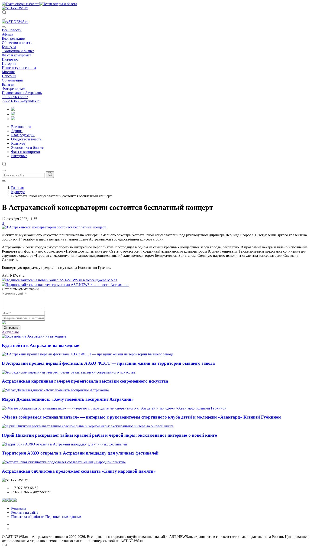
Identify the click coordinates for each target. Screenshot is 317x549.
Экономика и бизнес (18, 51)
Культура (9, 47)
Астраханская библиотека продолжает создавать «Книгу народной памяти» (79, 471)
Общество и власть (17, 43)
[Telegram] (13, 109)
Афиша (7, 34)
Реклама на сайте (24, 512)
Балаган (8, 84)
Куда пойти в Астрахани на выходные (40, 345)
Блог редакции (13, 38)
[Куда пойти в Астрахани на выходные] (34, 336)
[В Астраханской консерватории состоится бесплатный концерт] (54, 227)
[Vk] (13, 119)
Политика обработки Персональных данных (46, 517)
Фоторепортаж (13, 89)
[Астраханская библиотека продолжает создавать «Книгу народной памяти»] (64, 462)
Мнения (8, 72)
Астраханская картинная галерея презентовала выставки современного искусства (85, 381)
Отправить (11, 327)
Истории (9, 63)
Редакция (18, 508)
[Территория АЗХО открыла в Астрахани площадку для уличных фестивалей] (64, 444)
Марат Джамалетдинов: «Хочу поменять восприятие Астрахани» (68, 399)
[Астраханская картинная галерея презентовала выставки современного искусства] (69, 372)
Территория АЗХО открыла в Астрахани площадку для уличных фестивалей (80, 453)
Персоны (9, 76)
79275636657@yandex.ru (21, 101)
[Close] (4, 27)
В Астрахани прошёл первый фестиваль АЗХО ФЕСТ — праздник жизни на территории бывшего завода (108, 363)
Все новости (12, 30)
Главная (17, 188)
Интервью (10, 59)
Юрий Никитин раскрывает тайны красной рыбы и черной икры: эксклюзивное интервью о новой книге (109, 435)
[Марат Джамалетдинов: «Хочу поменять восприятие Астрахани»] (55, 390)
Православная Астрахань (22, 93)
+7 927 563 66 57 (15, 97)
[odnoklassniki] (13, 114)
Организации (12, 80)
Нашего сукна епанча (19, 68)
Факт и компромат (16, 55)
